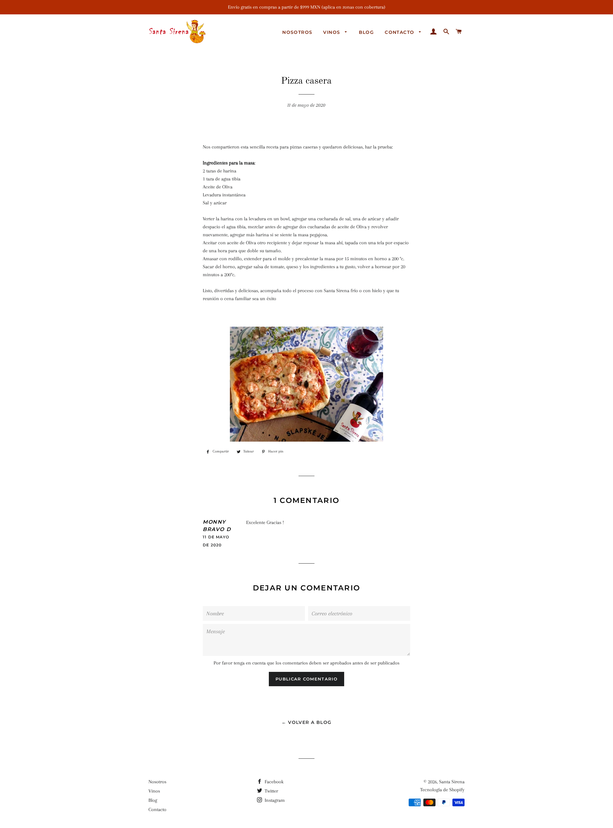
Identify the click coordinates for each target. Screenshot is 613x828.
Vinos (332, 32)
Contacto (400, 32)
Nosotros (297, 32)
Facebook (273, 782)
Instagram (274, 800)
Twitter (270, 791)
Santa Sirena (452, 782)
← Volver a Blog (307, 722)
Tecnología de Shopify (442, 790)
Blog (366, 32)
